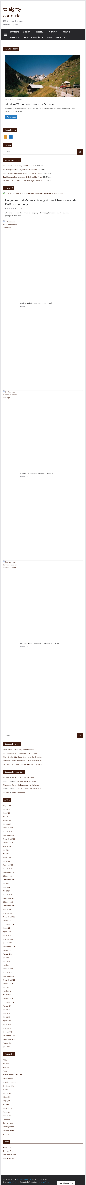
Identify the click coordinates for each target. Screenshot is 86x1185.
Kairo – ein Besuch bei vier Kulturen (25, 785)
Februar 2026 (8, 828)
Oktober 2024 (8, 876)
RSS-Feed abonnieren (56, 37)
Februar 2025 (8, 865)
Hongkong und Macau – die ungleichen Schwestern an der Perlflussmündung (41, 202)
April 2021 (7, 965)
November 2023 (9, 898)
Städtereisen (8, 1123)
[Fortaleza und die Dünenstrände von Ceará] (10, 304)
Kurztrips (6, 1112)
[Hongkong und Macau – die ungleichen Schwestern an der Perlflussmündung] (43, 193)
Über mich (67, 32)
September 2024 (9, 880)
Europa (6, 1090)
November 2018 (9, 1039)
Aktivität (53, 32)
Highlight (6, 1097)
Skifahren (6, 1119)
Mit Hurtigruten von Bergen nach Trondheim (20, 169)
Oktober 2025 (8, 843)
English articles (9, 1086)
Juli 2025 (6, 850)
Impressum (14, 37)
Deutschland (8, 1078)
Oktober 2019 (8, 998)
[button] (31, 32)
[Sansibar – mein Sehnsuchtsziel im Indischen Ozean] (10, 645)
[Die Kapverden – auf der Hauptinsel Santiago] (10, 474)
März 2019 (7, 1024)
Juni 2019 (6, 1013)
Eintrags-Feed (8, 1151)
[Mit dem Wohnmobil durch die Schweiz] (43, 76)
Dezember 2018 (9, 1036)
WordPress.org (8, 1158)
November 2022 (9, 917)
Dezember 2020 (9, 976)
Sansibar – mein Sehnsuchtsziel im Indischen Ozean (39, 643)
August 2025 (7, 846)
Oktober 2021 (8, 950)
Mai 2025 (6, 854)
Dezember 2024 (9, 872)
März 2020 (7, 995)
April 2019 (7, 1021)
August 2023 (7, 909)
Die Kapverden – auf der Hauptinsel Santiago (36, 473)
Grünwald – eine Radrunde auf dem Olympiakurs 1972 (23, 181)
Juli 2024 (6, 883)
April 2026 (7, 820)
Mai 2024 (6, 891)
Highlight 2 (7, 1101)
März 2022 (7, 935)
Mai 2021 (6, 961)
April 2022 (7, 932)
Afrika (5, 1060)
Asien (5, 1071)
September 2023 (9, 906)
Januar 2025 (7, 869)
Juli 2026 (6, 809)
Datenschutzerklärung (33, 37)
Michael (19, 100)
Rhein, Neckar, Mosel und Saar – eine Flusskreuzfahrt (23, 173)
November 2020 (9, 980)
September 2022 (9, 924)
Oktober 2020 (8, 984)
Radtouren (7, 1115)
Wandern (6, 1134)
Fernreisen (7, 1093)
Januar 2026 (7, 831)
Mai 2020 (6, 987)
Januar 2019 (7, 1032)
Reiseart (26, 32)
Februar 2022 (8, 939)
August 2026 (7, 805)
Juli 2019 (6, 1010)
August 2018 (7, 1043)
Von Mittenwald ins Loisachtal (23, 777)
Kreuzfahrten (8, 1108)
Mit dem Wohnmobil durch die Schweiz (29, 104)
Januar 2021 (7, 972)
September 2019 (9, 1002)
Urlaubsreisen (8, 1130)
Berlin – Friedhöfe (18, 792)
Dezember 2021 (9, 946)
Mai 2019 (6, 1017)
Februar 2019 (8, 1028)
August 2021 (7, 954)
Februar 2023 (8, 913)
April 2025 (7, 857)
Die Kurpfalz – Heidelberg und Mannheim (18, 166)
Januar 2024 (7, 895)
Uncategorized (8, 1127)
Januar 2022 (7, 943)
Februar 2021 (8, 969)
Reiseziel (39, 32)
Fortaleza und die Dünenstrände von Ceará (35, 303)
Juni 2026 (6, 813)
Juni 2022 (6, 928)
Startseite (14, 32)
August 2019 (7, 1006)
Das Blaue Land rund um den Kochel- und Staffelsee (23, 177)
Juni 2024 (6, 887)
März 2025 (7, 861)
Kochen (6, 1104)
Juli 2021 (6, 958)
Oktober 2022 (8, 920)
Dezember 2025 (9, 835)
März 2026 (7, 824)
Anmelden (7, 1147)
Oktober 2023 (8, 902)
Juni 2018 (6, 1047)
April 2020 (7, 991)
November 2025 (9, 839)
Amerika (6, 1067)
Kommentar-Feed (9, 1155)
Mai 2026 (6, 817)
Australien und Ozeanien (12, 1075)
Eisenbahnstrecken (10, 1082)
